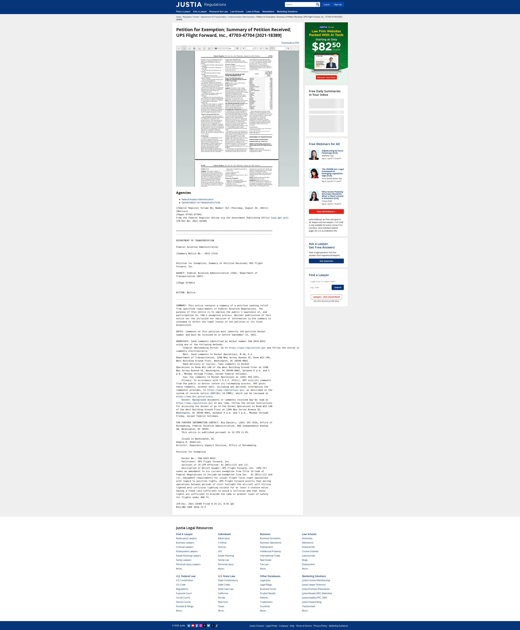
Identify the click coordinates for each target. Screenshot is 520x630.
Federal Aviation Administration (241, 17)
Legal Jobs (265, 580)
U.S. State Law (226, 576)
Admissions (307, 542)
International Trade (270, 555)
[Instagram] (200, 625)
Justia (178, 17)
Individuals (224, 534)
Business (265, 534)
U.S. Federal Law (186, 576)
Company (283, 626)
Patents (264, 597)
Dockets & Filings (184, 606)
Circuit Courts (183, 597)
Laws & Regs (253, 11)
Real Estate (265, 559)
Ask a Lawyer (200, 11)
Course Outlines (310, 551)
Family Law (223, 559)
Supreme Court (184, 593)
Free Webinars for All (324, 144)
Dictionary (307, 538)
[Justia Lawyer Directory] (216, 625)
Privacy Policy (320, 626)
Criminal (222, 542)
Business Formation (270, 538)
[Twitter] (212, 625)
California (223, 593)
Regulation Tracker (191, 17)
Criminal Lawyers (184, 546)
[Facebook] (196, 625)
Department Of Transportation (214, 17)
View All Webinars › (326, 211)
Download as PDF (290, 42)
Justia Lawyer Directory (314, 584)
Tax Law (264, 564)
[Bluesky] (208, 625)
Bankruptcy (224, 538)
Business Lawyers (185, 542)
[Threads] (204, 625)
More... (179, 568)
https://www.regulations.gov (247, 347)
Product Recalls (267, 593)
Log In (327, 4)
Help (292, 626)
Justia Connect (257, 626)
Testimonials (308, 606)
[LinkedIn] (189, 625)
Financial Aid (308, 546)
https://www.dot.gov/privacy (194, 396)
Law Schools (237, 11)
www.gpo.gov (279, 217)
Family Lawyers (183, 559)
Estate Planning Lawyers (188, 555)
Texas (221, 606)
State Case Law (225, 588)
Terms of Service (304, 626)
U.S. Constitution (184, 580)
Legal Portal (271, 626)
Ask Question (326, 261)
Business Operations (270, 542)
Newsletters (268, 11)
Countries (265, 606)
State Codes (224, 584)
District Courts (183, 601)
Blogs (305, 559)
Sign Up (338, 4)
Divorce (222, 546)
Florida (221, 597)
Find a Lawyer (183, 11)
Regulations (182, 588)
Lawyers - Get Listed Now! (326, 296)
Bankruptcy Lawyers (186, 538)
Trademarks (266, 601)
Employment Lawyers (187, 551)
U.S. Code (180, 584)
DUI (220, 551)
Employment (266, 546)
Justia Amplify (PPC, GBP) (314, 597)
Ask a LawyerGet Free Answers (322, 245)
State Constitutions (228, 580)
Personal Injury (226, 564)
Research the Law (218, 11)
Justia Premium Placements (316, 588)
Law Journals (308, 555)
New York (223, 601)
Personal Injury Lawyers (188, 564)
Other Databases (270, 576)
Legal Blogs (266, 584)
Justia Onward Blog (311, 601)
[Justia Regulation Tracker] (189, 4)
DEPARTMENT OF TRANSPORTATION (201, 202)
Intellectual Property (270, 551)
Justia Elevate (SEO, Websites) (317, 593)
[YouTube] (192, 625)
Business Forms (268, 588)
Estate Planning (226, 555)
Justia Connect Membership (316, 580)
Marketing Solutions (287, 11)
